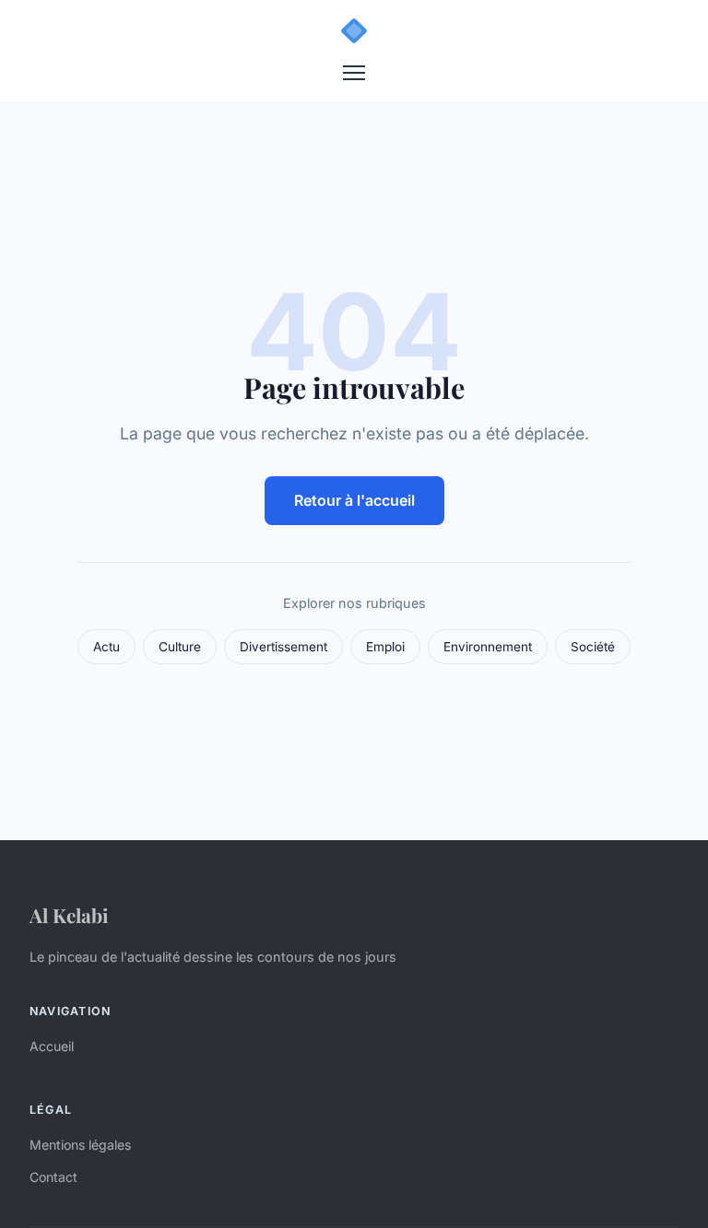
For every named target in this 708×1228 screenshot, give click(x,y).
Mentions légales (80, 1144)
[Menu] (354, 73)
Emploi (385, 646)
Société (593, 646)
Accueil (52, 1046)
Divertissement (283, 646)
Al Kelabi (69, 915)
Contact (53, 1177)
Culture (180, 646)
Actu (106, 646)
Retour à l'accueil (354, 500)
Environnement (487, 646)
